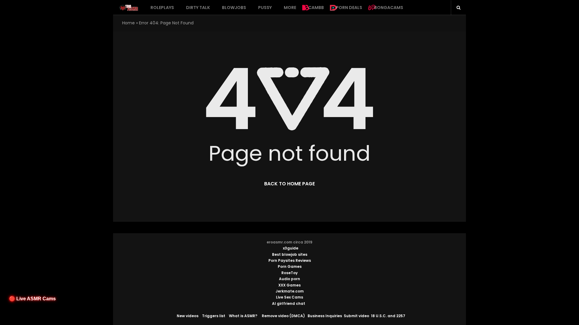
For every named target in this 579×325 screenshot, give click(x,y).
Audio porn (289, 278)
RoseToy (289, 272)
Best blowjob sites (289, 254)
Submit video (356, 315)
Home (128, 23)
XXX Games (289, 285)
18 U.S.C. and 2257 (388, 315)
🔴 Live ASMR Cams (32, 298)
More (290, 8)
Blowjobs (234, 8)
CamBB (316, 8)
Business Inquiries (325, 315)
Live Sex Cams (289, 297)
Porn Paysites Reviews (289, 260)
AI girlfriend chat (288, 303)
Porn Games (290, 266)
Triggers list (213, 315)
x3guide (290, 248)
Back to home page (289, 183)
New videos (187, 315)
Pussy (265, 8)
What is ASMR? (243, 315)
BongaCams (388, 8)
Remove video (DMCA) (283, 315)
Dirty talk (198, 8)
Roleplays (162, 8)
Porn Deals (349, 8)
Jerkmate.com (290, 291)
